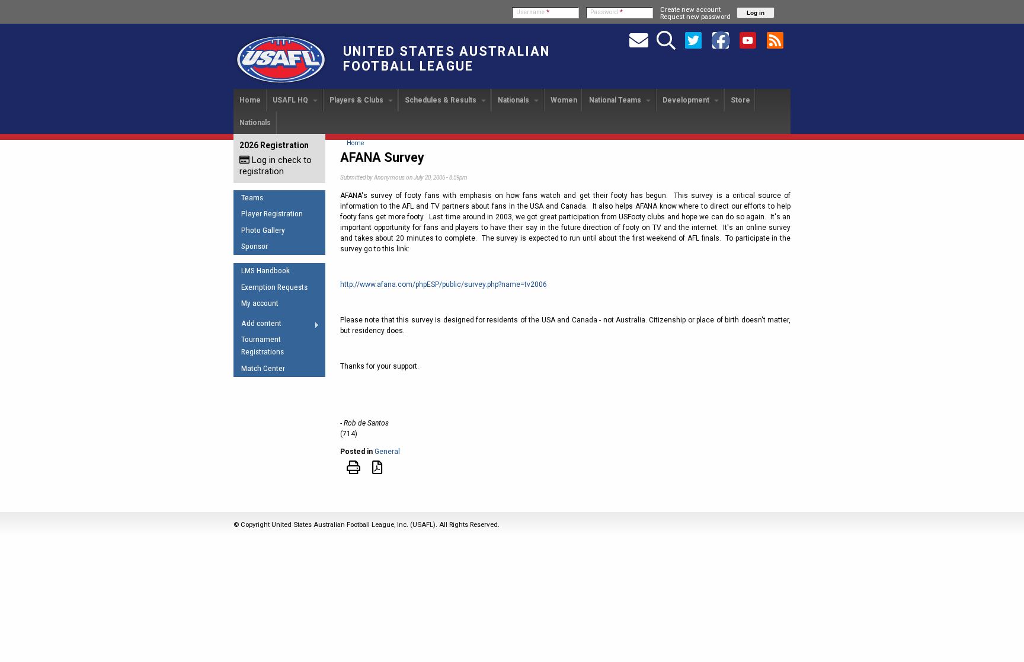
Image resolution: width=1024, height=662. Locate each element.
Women (564, 100)
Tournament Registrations (262, 345)
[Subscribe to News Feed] (775, 40)
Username (532, 12)
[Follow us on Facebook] (720, 40)
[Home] (280, 83)
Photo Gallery (263, 230)
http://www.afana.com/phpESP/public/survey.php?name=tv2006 (443, 284)
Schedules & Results (441, 100)
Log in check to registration (275, 166)
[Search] (666, 40)
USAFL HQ (291, 100)
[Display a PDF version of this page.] (377, 470)
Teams (252, 197)
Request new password (695, 16)
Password (606, 12)
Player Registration (272, 213)
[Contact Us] (639, 40)
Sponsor (254, 246)
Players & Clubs (357, 100)
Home (250, 100)
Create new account (690, 9)
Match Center (263, 368)
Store (740, 100)
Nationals (514, 100)
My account (260, 303)
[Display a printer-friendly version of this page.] (353, 470)
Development (687, 100)
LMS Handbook (265, 270)
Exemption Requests (274, 287)
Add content (257, 325)
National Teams (616, 100)
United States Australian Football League (446, 58)
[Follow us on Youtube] (748, 40)
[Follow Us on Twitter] (693, 40)
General (387, 451)
